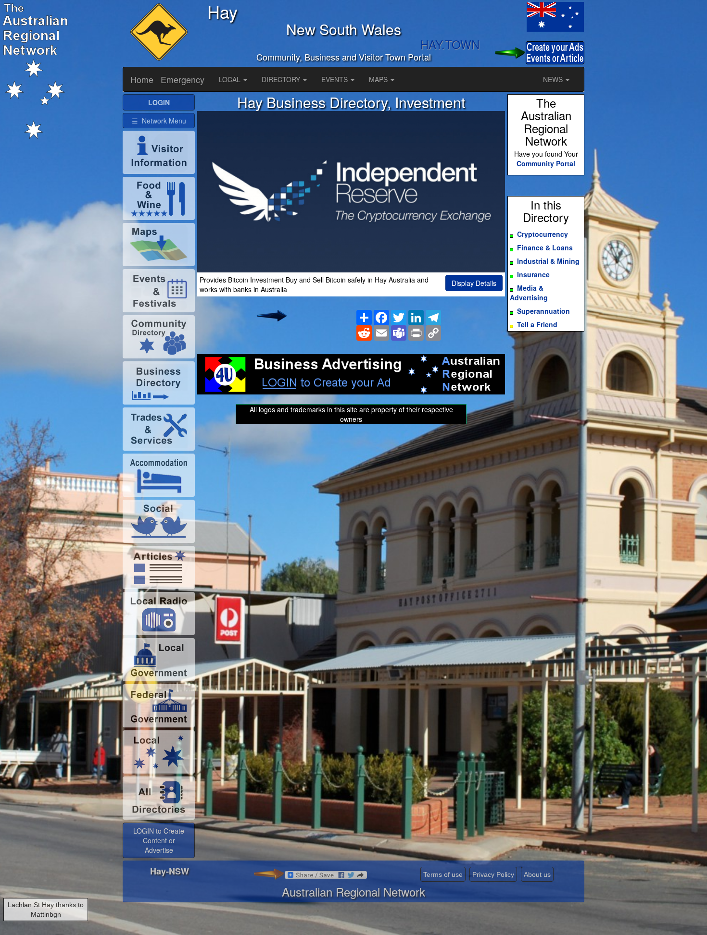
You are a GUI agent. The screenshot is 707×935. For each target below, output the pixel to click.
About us (537, 874)
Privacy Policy (493, 874)
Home (141, 79)
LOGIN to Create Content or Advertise (158, 840)
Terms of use (443, 874)
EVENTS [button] (335, 79)
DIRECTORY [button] (282, 79)
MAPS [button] (379, 79)
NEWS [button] (554, 79)
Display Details (474, 283)
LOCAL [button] (230, 79)
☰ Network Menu (159, 120)
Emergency (182, 79)
